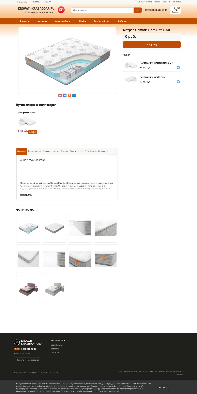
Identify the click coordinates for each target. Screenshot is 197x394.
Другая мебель (101, 21)
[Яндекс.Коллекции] (60, 95)
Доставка (166, 2)
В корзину (152, 44)
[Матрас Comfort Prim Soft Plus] (67, 62)
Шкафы (82, 21)
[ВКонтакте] (64, 95)
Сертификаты (90, 151)
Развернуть (26, 194)
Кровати (24, 21)
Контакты (177, 2)
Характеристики (34, 151)
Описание (21, 151)
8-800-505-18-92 (159, 10)
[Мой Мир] (74, 95)
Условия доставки (51, 151)
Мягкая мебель (62, 21)
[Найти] (138, 10)
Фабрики (122, 21)
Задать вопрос (76, 151)
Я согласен (163, 388)
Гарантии (64, 151)
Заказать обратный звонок (149, 2)
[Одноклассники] (69, 95)
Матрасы (42, 21)
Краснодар (23, 2)
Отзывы (102, 151)
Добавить (32, 132)
